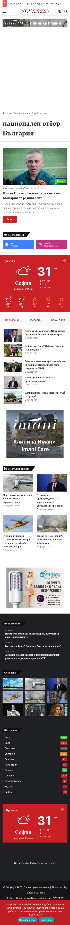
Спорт (8, 737)
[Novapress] (35, 11)
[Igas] (35, 22)
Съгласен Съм (27, 920)
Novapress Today (13, 188)
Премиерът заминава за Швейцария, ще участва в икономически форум (45, 332)
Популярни (12, 320)
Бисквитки (46, 920)
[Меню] (4, 12)
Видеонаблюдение (42, 898)
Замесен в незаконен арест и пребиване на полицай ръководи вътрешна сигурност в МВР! (45, 365)
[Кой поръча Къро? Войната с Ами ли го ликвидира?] (13, 350)
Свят (7, 742)
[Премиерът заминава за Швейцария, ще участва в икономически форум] (13, 335)
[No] (65, 912)
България (10, 753)
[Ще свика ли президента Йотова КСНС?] (57, 710)
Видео (8, 792)
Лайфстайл (11, 764)
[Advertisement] (35, 70)
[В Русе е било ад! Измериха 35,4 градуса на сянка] (13, 684)
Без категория (13, 781)
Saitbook (40, 892)
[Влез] (60, 12)
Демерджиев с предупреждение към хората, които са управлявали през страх (50, 500)
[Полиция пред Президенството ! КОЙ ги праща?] (13, 397)
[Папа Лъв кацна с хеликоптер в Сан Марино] (13, 710)
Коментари (58, 320)
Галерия (9, 775)
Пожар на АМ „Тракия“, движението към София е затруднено (50, 539)
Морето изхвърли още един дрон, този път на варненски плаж (17, 498)
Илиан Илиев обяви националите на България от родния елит (31, 195)
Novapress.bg (59, 887)
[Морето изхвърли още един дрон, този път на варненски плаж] (18, 483)
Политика (10, 748)
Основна (9, 759)
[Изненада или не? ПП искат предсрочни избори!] (13, 382)
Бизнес (9, 770)
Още (9, 219)
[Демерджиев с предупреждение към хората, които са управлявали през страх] (52, 483)
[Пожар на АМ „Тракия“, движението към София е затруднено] (52, 524)
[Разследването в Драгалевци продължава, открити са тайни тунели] (35, 710)
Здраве (9, 786)
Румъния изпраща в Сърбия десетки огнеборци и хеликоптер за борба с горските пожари (17, 541)
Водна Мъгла (23, 898)
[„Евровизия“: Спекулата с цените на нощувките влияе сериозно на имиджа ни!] (57, 697)
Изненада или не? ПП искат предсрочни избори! (40, 379)
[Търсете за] (65, 12)
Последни (35, 320)
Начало (9, 113)
